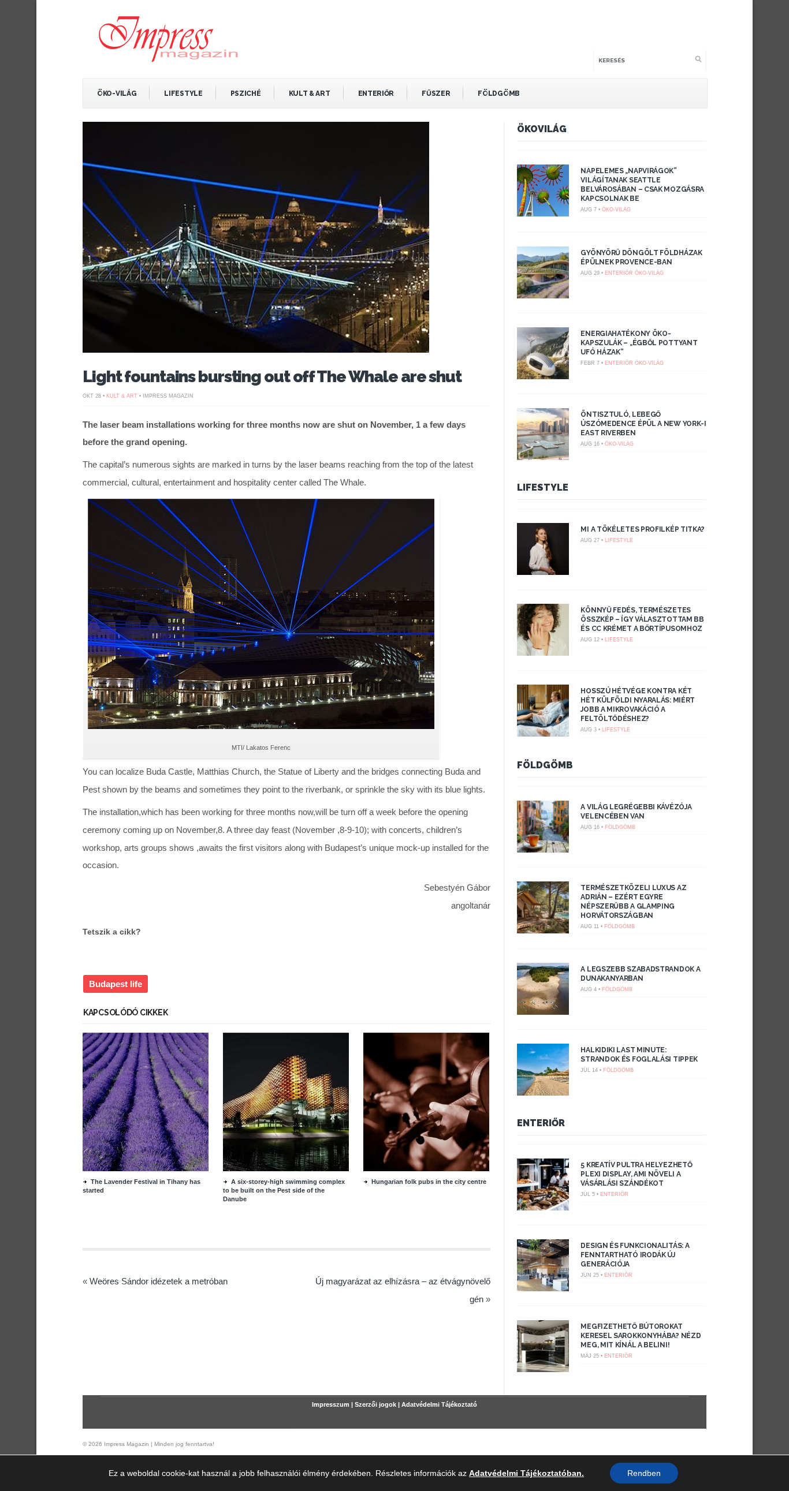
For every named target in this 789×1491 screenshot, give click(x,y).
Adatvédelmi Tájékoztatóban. (526, 1473)
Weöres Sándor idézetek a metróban (159, 1281)
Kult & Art (309, 93)
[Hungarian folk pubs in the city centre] (426, 1168)
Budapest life (115, 984)
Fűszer (436, 93)
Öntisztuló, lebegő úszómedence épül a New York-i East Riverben (643, 423)
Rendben (644, 1473)
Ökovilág (542, 129)
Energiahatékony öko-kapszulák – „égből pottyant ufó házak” (638, 343)
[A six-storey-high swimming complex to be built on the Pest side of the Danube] (286, 1168)
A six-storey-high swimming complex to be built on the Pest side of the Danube (284, 1190)
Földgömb (499, 93)
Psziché (245, 93)
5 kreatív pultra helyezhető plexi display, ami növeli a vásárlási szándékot (636, 1174)
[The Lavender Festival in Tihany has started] (146, 1168)
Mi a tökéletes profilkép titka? (642, 529)
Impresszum (330, 1404)
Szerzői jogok (375, 1404)
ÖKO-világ (116, 93)
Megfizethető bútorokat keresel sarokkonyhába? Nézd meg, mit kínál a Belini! (640, 1335)
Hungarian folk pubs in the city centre (428, 1181)
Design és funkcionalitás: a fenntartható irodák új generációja (634, 1255)
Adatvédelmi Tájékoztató (439, 1404)
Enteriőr (376, 93)
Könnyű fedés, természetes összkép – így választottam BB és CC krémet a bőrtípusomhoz (642, 619)
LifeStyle (183, 93)
